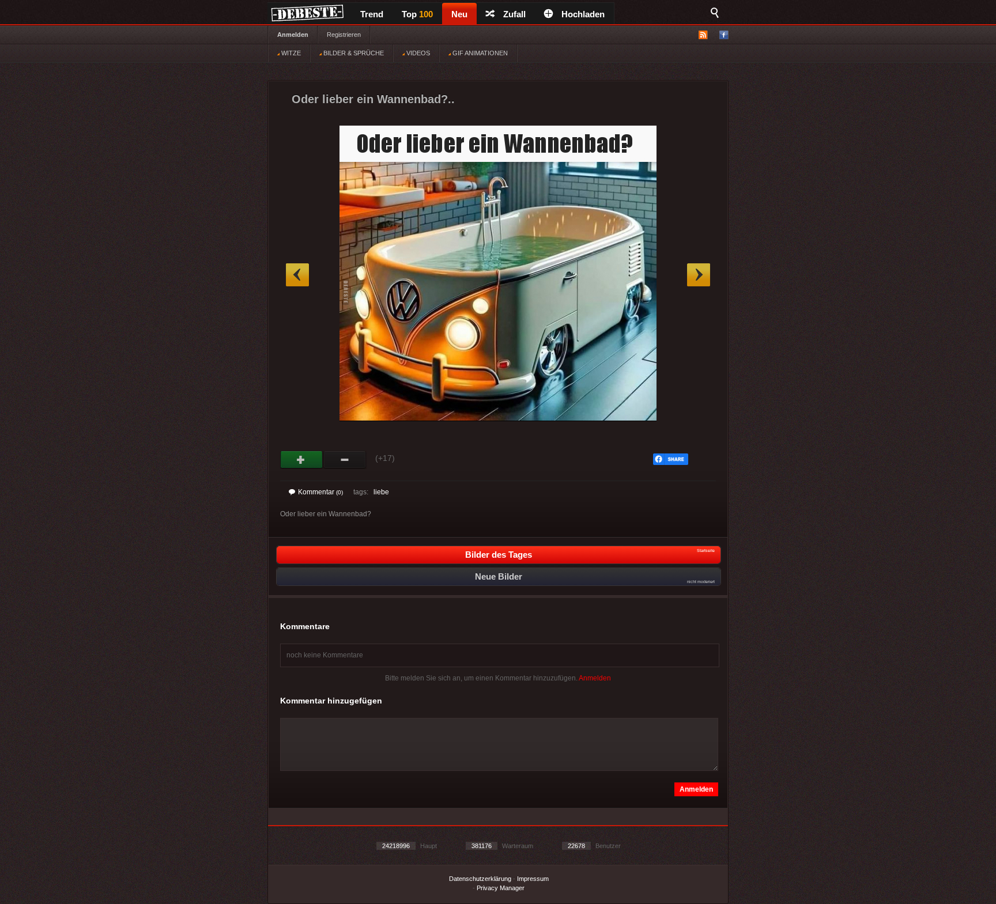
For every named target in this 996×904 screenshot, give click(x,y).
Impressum (533, 878)
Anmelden (292, 34)
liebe (381, 492)
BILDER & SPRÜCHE (353, 53)
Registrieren (344, 34)
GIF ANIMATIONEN (479, 53)
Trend (371, 14)
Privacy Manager (501, 887)
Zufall (514, 14)
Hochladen (583, 14)
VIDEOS (417, 53)
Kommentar (320, 492)
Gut (301, 460)
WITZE (290, 53)
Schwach (345, 460)
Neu (459, 14)
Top (417, 14)
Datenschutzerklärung (480, 878)
